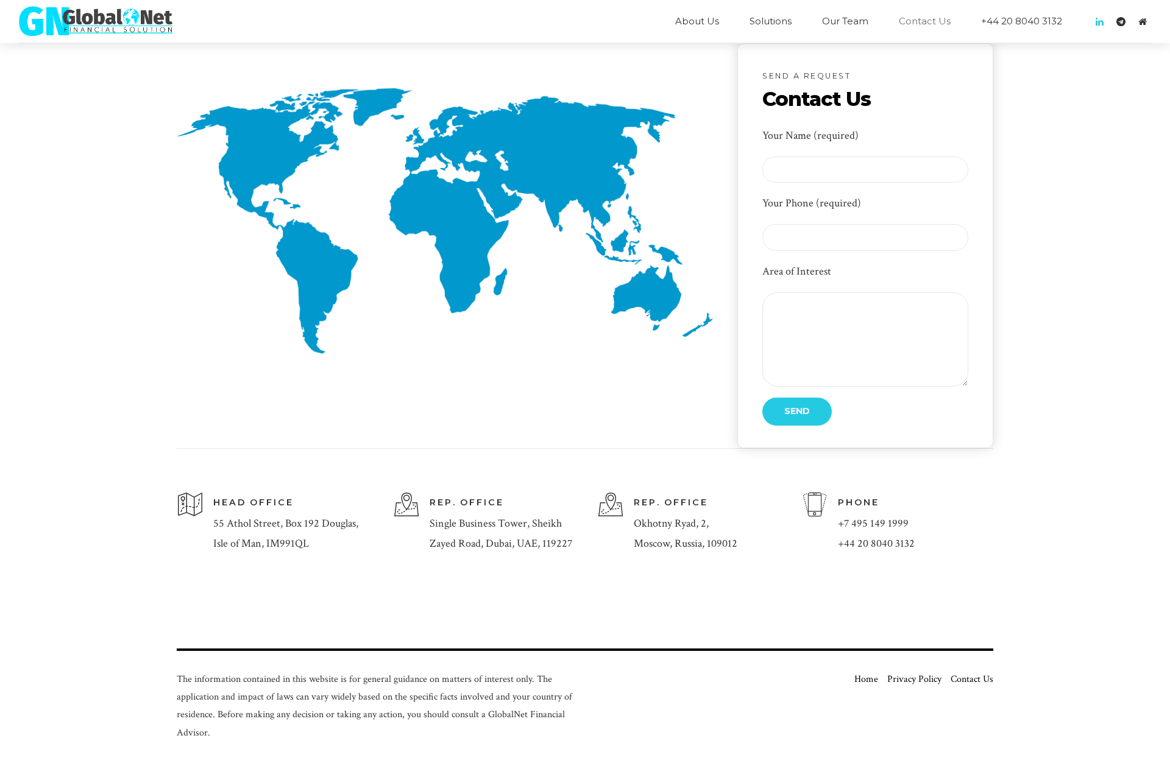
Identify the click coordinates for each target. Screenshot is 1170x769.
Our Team (845, 21)
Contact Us (925, 21)
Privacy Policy (914, 679)
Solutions (771, 21)
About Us (697, 21)
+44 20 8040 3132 (1021, 21)
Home (866, 679)
